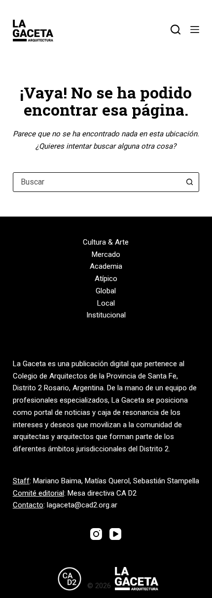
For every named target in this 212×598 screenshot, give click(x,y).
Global (106, 290)
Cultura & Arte (106, 242)
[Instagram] (96, 534)
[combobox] (96, 182)
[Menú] (194, 29)
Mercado (106, 254)
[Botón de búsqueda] (189, 182)
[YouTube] (115, 534)
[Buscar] (175, 29)
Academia (106, 266)
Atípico (106, 278)
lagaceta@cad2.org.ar (82, 505)
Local (106, 303)
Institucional (106, 315)
